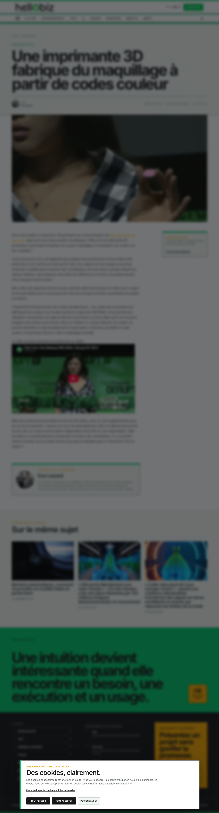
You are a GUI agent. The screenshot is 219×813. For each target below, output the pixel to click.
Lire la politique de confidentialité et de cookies (50, 790)
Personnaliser (88, 801)
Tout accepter (64, 801)
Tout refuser (38, 801)
